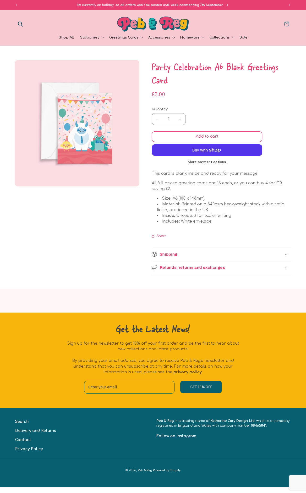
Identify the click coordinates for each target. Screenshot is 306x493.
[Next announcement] (289, 5)
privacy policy (188, 372)
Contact (23, 440)
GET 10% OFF (201, 387)
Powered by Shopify (166, 470)
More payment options (207, 162)
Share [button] (162, 236)
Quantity (160, 109)
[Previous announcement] (16, 5)
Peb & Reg (145, 470)
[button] (20, 23)
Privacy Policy (29, 449)
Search (22, 422)
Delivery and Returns (35, 431)
